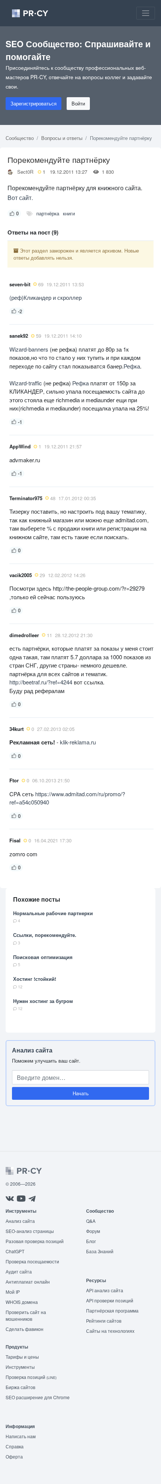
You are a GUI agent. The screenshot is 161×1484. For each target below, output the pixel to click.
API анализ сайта (104, 1290)
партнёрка (47, 213)
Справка (15, 1446)
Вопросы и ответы (61, 137)
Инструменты (20, 1367)
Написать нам (21, 1436)
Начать (81, 1093)
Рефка (132, 366)
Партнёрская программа (112, 1310)
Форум (93, 1231)
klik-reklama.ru (78, 742)
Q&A (90, 1221)
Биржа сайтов (20, 1387)
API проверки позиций (109, 1300)
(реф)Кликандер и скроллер (45, 297)
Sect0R (25, 171)
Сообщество (20, 137)
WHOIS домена (22, 1302)
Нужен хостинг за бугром (43, 1000)
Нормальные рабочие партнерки (53, 913)
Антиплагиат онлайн (28, 1281)
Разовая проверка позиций (35, 1241)
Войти (78, 103)
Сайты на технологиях (110, 1331)
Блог (91, 1241)
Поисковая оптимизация (43, 957)
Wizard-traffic (25, 383)
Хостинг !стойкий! (34, 978)
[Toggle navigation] (145, 13)
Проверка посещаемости (32, 1261)
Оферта (14, 1456)
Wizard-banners (28, 349)
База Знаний (99, 1251)
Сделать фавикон (24, 1329)
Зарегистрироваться (33, 103)
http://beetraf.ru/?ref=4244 (41, 682)
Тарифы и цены (22, 1356)
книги (69, 213)
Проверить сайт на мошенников (26, 1315)
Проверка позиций (31, 1377)
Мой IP (13, 1292)
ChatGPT (15, 1251)
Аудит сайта (19, 1271)
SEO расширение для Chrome (38, 1397)
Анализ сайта (32, 1050)
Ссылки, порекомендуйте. (44, 934)
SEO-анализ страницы (30, 1231)
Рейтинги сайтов (103, 1320)
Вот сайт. (20, 197)
